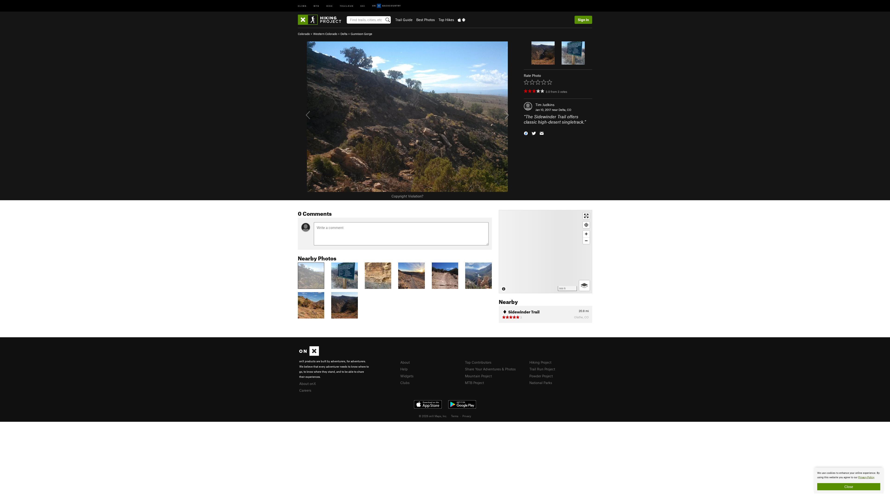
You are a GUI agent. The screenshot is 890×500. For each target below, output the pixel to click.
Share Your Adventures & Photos (490, 369)
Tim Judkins (544, 105)
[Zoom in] (586, 234)
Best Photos (425, 20)
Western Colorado (325, 34)
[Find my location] (586, 225)
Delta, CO (565, 110)
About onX (307, 383)
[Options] (584, 285)
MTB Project (474, 383)
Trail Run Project (542, 369)
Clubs (405, 383)
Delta (343, 34)
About (405, 362)
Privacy (466, 416)
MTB (316, 5)
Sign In (583, 20)
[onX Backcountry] (386, 6)
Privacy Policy (866, 477)
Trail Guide (404, 20)
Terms (454, 416)
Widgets (406, 376)
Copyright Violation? (407, 196)
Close (848, 486)
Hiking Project (540, 362)
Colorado (304, 34)
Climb (302, 5)
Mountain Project (478, 376)
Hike (329, 5)
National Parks (540, 383)
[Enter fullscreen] (586, 215)
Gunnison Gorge (361, 34)
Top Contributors (478, 362)
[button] (526, 132)
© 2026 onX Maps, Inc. (433, 416)
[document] (848, 480)
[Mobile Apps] (461, 20)
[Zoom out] (586, 240)
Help (404, 369)
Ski (362, 5)
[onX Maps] (309, 354)
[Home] (322, 20)
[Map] (545, 251)
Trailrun (346, 5)
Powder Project (541, 376)
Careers (305, 390)
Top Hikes (446, 20)
